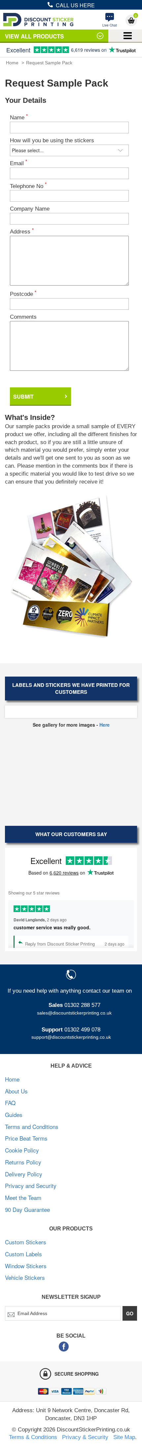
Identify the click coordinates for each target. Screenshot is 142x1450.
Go (129, 1313)
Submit (23, 396)
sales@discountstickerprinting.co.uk (74, 1013)
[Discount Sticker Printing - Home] (38, 19)
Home (12, 62)
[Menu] (127, 36)
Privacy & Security (85, 1437)
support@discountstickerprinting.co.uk (71, 1037)
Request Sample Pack (49, 62)
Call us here (75, 5)
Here (104, 724)
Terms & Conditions (33, 1437)
